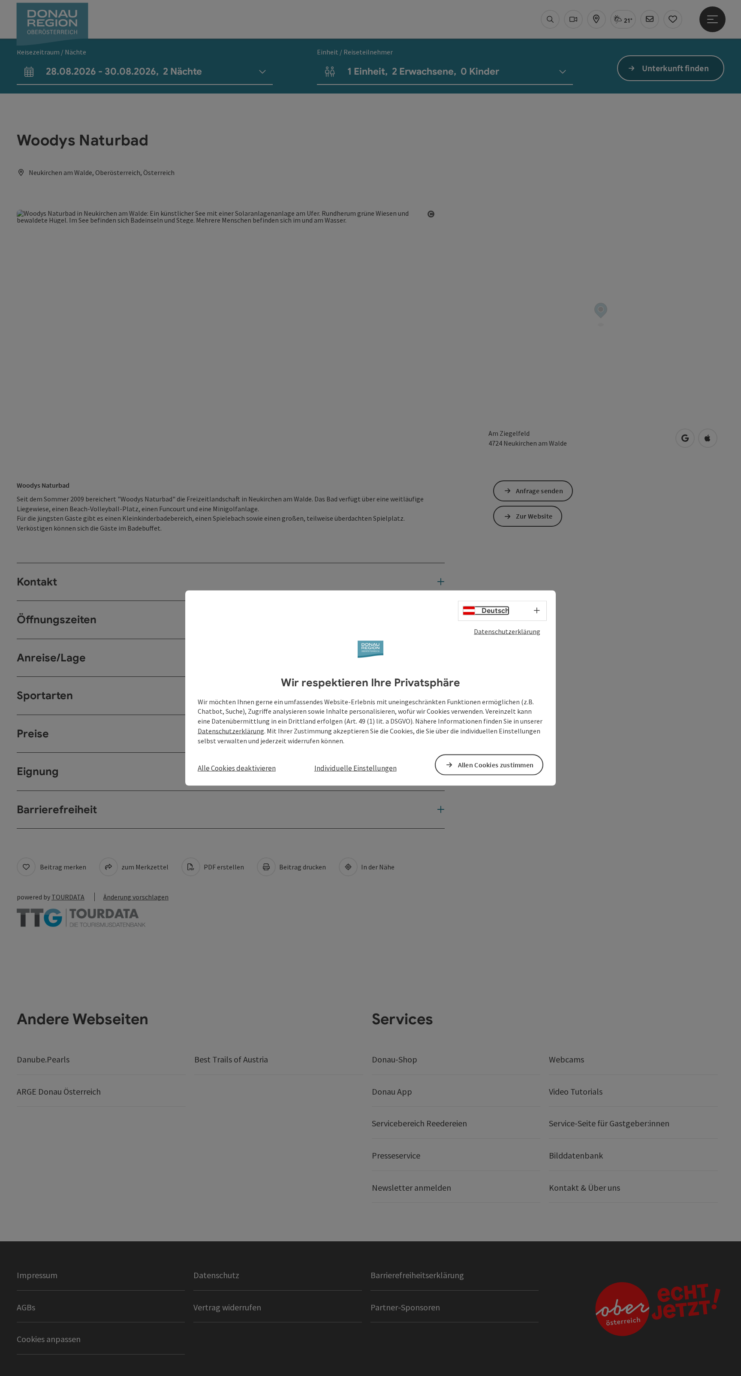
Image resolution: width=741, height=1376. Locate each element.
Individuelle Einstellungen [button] (355, 767)
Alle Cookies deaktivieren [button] (237, 767)
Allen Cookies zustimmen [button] (496, 764)
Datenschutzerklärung (507, 631)
